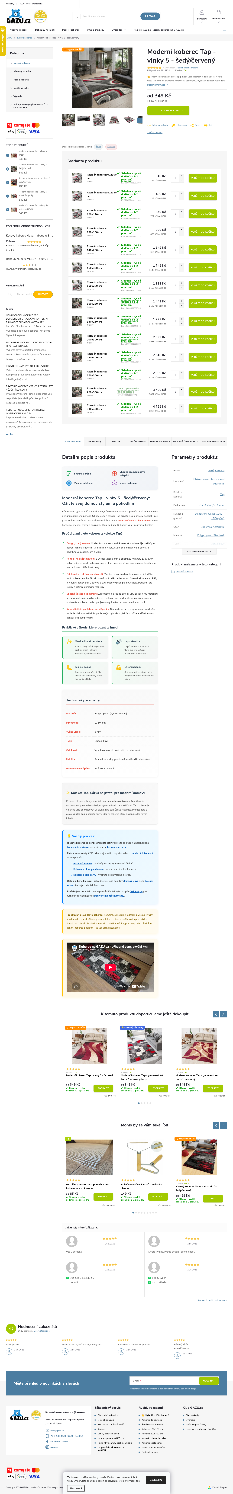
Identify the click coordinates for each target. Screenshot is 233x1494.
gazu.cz (54, 1447)
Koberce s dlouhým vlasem (88, 869)
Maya (186, 1183)
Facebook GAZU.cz (60, 1441)
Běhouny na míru (22, 71)
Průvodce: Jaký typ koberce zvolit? (27, 366)
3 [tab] (144, 1103)
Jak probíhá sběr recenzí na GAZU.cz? (111, 1448)
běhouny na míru (116, 847)
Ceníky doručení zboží (108, 1434)
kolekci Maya (131, 881)
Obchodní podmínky (108, 1415)
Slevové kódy (192, 1415)
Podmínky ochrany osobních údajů (115, 1443)
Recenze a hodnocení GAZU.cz (201, 1429)
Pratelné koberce (150, 1452)
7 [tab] (150, 1213)
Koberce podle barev (152, 1443)
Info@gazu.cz (57, 1430)
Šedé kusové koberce (152, 1424)
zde (138, 1481)
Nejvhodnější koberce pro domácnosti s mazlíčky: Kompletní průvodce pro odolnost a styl (27, 319)
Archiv (9, 434)
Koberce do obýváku (152, 1420)
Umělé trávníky (21, 88)
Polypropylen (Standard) (210, 535)
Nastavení (76, 1488)
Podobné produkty (212, 441)
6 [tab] (147, 1213)
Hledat (150, 16)
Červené (111, 146)
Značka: (154, 132)
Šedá (211, 470)
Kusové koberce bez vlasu (154, 1438)
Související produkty (184, 441)
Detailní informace (156, 84)
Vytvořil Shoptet (219, 1487)
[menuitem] (18, 30)
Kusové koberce (22, 63)
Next (223, 1014)
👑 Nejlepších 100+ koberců (155, 1415)
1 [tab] (139, 1103)
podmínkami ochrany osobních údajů (178, 1388)
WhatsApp (136, 891)
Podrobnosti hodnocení (187, 68)
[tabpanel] (89, 1060)
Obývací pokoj (201, 479)
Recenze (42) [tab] (94, 441)
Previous (216, 1014)
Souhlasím (156, 1480)
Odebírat (209, 1380)
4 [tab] (147, 1103)
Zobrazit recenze (42, 1331)
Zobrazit (103, 1088)
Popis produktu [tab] (73, 441)
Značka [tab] (138, 441)
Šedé (98, 146)
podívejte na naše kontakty (109, 895)
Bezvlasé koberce (82, 863)
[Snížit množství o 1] (181, 180)
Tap (185, 70)
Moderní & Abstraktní (212, 527)
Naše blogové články (196, 1424)
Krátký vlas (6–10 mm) (211, 505)
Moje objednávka (106, 1420)
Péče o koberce (21, 79)
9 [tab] (156, 1213)
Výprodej (18, 96)
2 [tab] (141, 1103)
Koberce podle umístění (153, 1447)
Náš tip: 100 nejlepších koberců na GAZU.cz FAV (30, 106)
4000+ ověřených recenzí (31, 3)
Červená (219, 470)
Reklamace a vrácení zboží (110, 1424)
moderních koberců (142, 853)
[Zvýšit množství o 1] (181, 176)
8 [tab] (153, 1213)
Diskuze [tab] (116, 441)
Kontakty (10, 3)
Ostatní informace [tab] (160, 441)
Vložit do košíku (203, 178)
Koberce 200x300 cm (152, 1434)
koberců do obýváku (78, 847)
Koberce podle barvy (84, 874)
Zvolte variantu (171, 110)
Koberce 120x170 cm (152, 1429)
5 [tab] (150, 1103)
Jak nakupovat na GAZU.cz (111, 1438)
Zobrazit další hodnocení (211, 1300)
